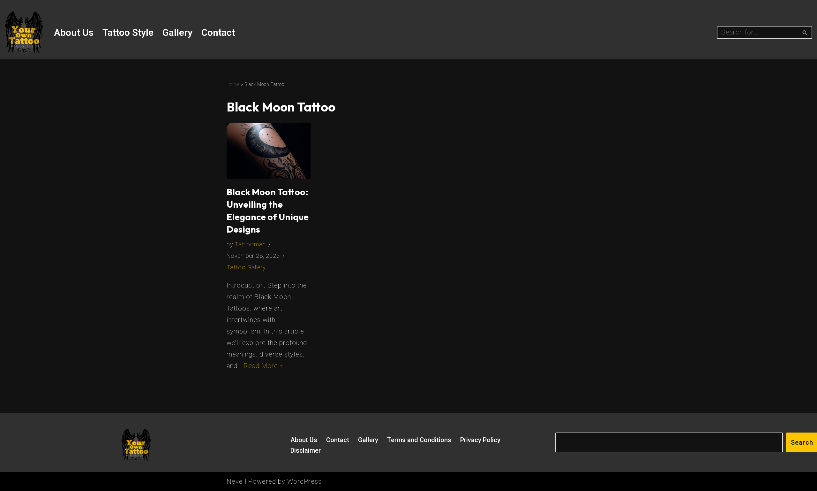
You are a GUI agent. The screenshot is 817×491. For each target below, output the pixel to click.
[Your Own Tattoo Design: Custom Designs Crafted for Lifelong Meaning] (24, 32)
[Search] (805, 32)
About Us (74, 32)
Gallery (177, 32)
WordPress (304, 481)
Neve (235, 481)
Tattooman (250, 244)
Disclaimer (305, 450)
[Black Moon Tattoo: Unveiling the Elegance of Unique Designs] (269, 151)
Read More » (263, 366)
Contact (218, 32)
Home (233, 84)
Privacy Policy (480, 440)
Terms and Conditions (419, 440)
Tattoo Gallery (246, 267)
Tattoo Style (128, 32)
